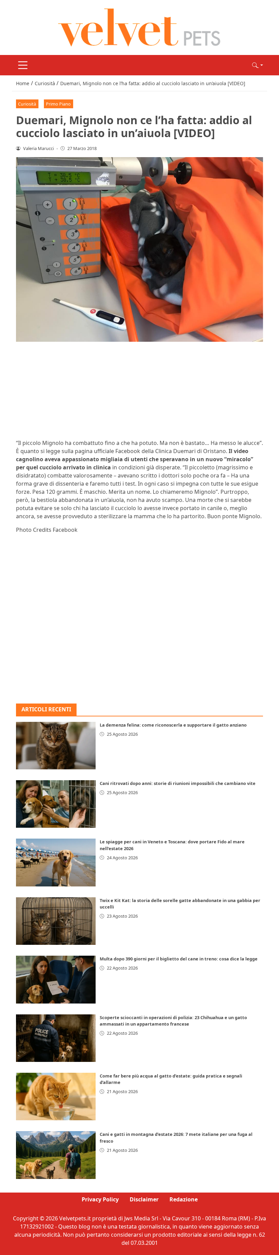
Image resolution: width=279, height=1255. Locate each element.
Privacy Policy (100, 1199)
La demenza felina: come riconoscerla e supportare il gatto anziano (173, 725)
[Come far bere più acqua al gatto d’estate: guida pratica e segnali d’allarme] (56, 1096)
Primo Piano (58, 104)
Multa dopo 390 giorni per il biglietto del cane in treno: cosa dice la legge (179, 959)
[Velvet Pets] (139, 27)
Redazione (183, 1199)
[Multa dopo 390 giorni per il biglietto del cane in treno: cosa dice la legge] (56, 979)
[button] (257, 65)
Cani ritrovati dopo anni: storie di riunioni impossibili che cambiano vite (178, 783)
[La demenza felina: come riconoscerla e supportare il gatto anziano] (56, 745)
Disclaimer (144, 1199)
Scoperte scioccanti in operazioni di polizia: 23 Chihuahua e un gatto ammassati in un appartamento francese (173, 1020)
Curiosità (27, 104)
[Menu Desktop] (23, 65)
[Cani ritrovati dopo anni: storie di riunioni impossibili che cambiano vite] (56, 804)
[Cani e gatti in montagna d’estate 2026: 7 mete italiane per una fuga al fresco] (56, 1155)
